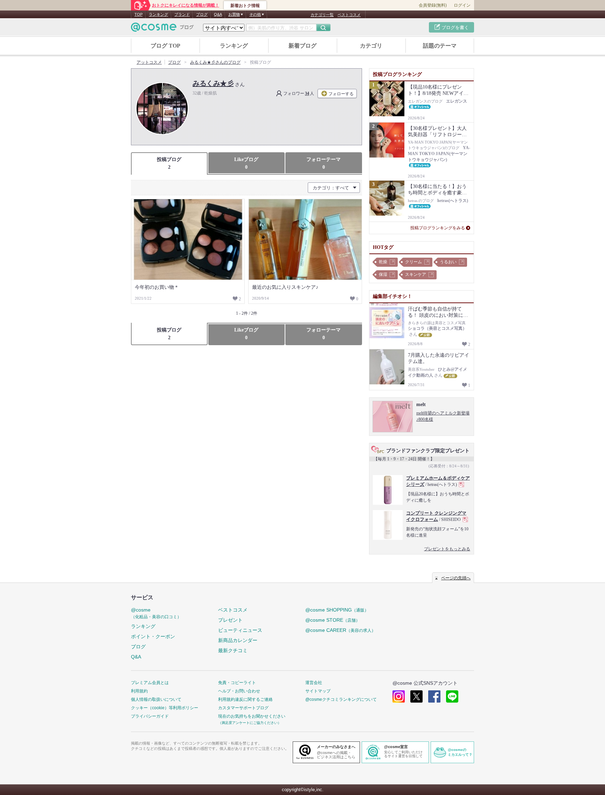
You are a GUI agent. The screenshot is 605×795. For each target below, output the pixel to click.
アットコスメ (149, 62)
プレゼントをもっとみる (447, 548)
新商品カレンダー (237, 640)
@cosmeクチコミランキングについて (341, 699)
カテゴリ (371, 46)
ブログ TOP (165, 46)
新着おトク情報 (245, 5)
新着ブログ (302, 46)
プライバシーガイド (150, 716)
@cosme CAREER (340, 630)
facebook (434, 696)
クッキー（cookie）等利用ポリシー (164, 707)
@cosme (156, 613)
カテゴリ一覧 (322, 15)
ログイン (462, 5)
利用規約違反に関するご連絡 (245, 699)
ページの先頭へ (456, 578)
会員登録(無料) (433, 5)
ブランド (182, 14)
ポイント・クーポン (153, 636)
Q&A (218, 14)
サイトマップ (318, 691)
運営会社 (313, 682)
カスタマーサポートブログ (243, 707)
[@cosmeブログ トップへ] (162, 27)
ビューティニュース (240, 630)
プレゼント (230, 620)
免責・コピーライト (237, 682)
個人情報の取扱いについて (156, 699)
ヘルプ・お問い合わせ (239, 691)
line (452, 696)
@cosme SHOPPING (337, 610)
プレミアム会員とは (150, 682)
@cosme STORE (332, 620)
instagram (398, 696)
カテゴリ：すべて (331, 187)
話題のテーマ (440, 46)
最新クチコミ (233, 650)
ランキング (158, 14)
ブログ (202, 14)
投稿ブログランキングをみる (437, 227)
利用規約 (139, 691)
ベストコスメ (349, 15)
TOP (138, 14)
